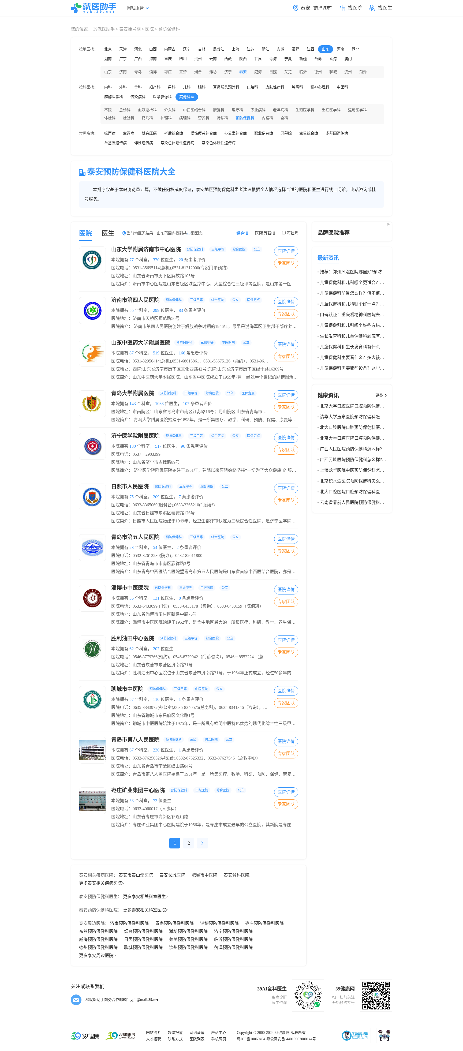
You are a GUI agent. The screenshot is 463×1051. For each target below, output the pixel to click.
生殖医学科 (305, 110)
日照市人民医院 (169, 486)
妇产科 (154, 87)
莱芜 (288, 72)
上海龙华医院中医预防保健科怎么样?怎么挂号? (364, 470)
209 (156, 497)
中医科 (342, 87)
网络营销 (196, 1033)
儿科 (187, 87)
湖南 (108, 59)
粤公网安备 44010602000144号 (291, 1039)
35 (131, 598)
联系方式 (175, 1039)
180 (132, 446)
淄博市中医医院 (169, 588)
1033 (159, 403)
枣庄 (168, 72)
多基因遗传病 (337, 133)
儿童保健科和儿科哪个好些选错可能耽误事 (360, 325)
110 (156, 699)
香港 (333, 59)
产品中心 (218, 1033)
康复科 (218, 110)
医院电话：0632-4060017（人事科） (145, 808)
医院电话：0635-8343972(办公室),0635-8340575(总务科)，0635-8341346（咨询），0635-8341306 (199, 707)
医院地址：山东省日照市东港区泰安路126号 (153, 513)
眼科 (202, 87)
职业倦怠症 (263, 133)
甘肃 (258, 59)
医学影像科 (162, 97)
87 (131, 353)
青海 (273, 59)
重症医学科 (331, 110)
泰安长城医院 (172, 875)
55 (131, 310)
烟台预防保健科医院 (143, 931)
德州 (318, 72)
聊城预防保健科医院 (143, 947)
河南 (340, 49)
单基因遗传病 (115, 143)
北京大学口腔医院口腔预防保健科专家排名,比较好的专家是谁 (378, 406)
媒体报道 (175, 1033)
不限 (108, 110)
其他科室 (186, 97)
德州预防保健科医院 (98, 947)
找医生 (385, 8)
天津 (123, 49)
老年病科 (280, 110)
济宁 (228, 72)
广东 (123, 59)
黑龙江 (218, 49)
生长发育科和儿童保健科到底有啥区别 (356, 336)
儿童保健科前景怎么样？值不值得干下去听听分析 (367, 293)
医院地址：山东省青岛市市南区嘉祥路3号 (151, 563)
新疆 (303, 59)
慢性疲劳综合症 (204, 133)
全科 (284, 118)
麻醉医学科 (113, 97)
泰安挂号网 (130, 29)
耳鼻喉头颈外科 (226, 87)
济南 (123, 72)
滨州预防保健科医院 (188, 947)
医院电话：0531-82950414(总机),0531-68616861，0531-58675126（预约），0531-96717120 (194, 361)
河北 (138, 49)
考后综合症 (173, 133)
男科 (172, 87)
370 (156, 259)
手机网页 (218, 1039)
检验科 (128, 118)
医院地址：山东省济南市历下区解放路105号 (153, 276)
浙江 (265, 49)
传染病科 (137, 97)
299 (156, 310)
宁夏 (288, 59)
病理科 (185, 118)
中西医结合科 (194, 110)
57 (131, 699)
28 (131, 547)
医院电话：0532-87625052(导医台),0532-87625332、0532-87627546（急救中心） (185, 758)
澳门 (348, 59)
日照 (273, 72)
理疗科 (237, 110)
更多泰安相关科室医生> (145, 896)
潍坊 (213, 72)
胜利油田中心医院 (172, 638)
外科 (123, 87)
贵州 (198, 59)
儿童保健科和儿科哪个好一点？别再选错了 (360, 304)
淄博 (153, 72)
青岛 (138, 72)
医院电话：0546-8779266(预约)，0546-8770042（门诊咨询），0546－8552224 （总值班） (193, 656)
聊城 (333, 72)
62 (131, 648)
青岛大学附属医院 (183, 393)
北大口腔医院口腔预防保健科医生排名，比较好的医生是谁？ (378, 491)
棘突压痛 (149, 133)
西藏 (228, 59)
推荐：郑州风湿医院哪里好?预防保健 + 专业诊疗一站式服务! (377, 272)
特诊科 (222, 118)
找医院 (355, 8)
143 (132, 403)
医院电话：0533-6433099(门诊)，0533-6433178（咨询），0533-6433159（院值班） (187, 606)
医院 (149, 29)
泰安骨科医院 (236, 875)
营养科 (203, 118)
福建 (295, 49)
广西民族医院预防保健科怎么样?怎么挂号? (360, 459)
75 (131, 497)
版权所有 (298, 1033)
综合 (240, 233)
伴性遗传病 (143, 143)
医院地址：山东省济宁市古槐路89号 (145, 462)
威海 (258, 72)
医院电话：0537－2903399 (135, 454)
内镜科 (267, 118)
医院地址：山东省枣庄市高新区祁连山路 (149, 816)
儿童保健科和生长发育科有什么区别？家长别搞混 (367, 347)
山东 (325, 49)
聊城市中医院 (167, 689)
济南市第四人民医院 (185, 300)
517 (158, 446)
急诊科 (124, 110)
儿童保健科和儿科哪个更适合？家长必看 (358, 282)
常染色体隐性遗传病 (177, 143)
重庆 (168, 59)
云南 (213, 59)
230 (156, 750)
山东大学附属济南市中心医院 (185, 249)
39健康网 (282, 1033)
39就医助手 (104, 29)
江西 (310, 49)
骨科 (138, 87)
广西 (138, 59)
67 (131, 750)
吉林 (202, 49)
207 (156, 648)
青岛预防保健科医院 (174, 923)
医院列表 (196, 1039)
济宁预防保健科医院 (233, 931)
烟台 (198, 72)
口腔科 (252, 87)
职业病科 (258, 110)
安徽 (280, 49)
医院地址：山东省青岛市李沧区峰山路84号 (152, 766)
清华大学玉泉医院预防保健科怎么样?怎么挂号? (364, 416)
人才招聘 (153, 1039)
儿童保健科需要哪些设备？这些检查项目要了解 (365, 368)
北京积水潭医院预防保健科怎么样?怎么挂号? (362, 481)
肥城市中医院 (204, 875)
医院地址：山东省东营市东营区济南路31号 (152, 665)
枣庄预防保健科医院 (264, 923)
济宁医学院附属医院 (185, 436)
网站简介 (153, 1033)
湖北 (355, 49)
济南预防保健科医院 (129, 923)
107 (186, 403)
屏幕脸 (286, 133)
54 (155, 547)
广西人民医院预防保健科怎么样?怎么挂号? (360, 449)
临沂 (303, 72)
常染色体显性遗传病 (219, 143)
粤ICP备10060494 (251, 1039)
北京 (108, 49)
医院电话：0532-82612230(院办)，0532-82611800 (156, 555)
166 (182, 353)
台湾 (318, 59)
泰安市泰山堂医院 (136, 875)
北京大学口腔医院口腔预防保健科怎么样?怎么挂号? (369, 438)
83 (181, 310)
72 (155, 800)
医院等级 (263, 233)
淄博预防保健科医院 (219, 923)
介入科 (170, 110)
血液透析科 (147, 110)
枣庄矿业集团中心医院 (177, 790)
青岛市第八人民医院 (171, 740)
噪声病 (109, 133)
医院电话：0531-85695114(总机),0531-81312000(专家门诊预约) (169, 267)
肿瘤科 (297, 87)
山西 (153, 49)
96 (183, 446)
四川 (183, 59)
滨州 (348, 72)
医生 (108, 233)
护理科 (166, 118)
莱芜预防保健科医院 (188, 939)
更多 (379, 395)
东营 (183, 72)
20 (181, 259)
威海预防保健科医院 (98, 939)
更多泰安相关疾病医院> (101, 883)
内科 (108, 87)
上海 (235, 49)
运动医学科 (357, 110)
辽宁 (187, 49)
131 (156, 598)
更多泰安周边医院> (97, 955)
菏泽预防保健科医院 (233, 947)
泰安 (243, 72)
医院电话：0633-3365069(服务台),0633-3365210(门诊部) (163, 505)
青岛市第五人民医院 (175, 537)
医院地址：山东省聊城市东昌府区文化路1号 (153, 715)
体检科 (109, 118)
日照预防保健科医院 (143, 939)
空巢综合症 (308, 133)
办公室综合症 (235, 133)
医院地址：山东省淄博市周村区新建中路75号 (154, 614)
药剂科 (147, 118)
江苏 (250, 49)
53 (131, 800)
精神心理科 (320, 87)
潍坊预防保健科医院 (188, 931)
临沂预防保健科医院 (233, 939)
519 (156, 353)
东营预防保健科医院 (98, 931)
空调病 (128, 133)
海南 (153, 59)
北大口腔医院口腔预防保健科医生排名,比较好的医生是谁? (375, 427)
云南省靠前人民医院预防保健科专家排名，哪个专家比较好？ (378, 502)
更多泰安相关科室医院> (145, 910)
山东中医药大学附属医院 (180, 343)
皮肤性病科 (275, 87)
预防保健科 (245, 118)
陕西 (243, 59)
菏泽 (363, 72)
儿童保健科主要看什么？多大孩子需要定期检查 (365, 357)
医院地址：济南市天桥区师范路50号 (145, 318)
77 (131, 259)
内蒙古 (170, 49)
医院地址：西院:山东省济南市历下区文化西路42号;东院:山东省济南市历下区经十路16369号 (197, 369)
